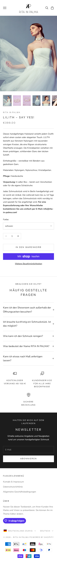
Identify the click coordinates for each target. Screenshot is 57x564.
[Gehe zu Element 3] (26, 100)
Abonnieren (28, 458)
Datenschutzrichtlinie (13, 486)
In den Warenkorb (28, 247)
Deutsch (45, 531)
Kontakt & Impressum (13, 481)
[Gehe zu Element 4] (36, 100)
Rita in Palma (11, 112)
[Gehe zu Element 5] (46, 100)
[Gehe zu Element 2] (17, 100)
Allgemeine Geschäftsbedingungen (19, 491)
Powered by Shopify (41, 537)
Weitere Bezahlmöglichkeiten (28, 263)
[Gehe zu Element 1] (7, 100)
